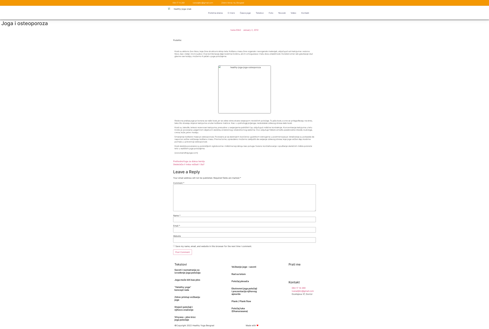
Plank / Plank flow (241, 301)
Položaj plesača (240, 281)
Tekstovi (260, 13)
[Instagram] (292, 272)
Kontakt (305, 13)
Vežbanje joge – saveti (244, 266)
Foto (271, 13)
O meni (231, 13)
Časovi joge (245, 13)
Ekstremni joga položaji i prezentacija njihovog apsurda (244, 291)
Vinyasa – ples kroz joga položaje (185, 318)
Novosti (282, 13)
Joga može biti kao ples (187, 280)
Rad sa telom (239, 274)
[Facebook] (299, 272)
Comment (178, 183)
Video (293, 13)
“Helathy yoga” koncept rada (182, 288)
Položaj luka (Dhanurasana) (240, 310)
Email (176, 226)
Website (177, 236)
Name (176, 215)
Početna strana (215, 13)
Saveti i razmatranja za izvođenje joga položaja (187, 271)
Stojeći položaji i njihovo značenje (183, 308)
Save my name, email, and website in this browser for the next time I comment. (213, 246)
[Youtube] (306, 272)
